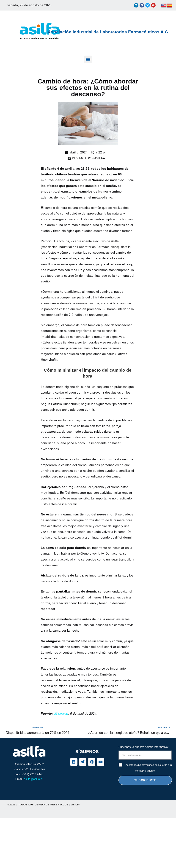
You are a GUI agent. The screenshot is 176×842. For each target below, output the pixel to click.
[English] (164, 5)
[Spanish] (169, 5)
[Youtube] (153, 5)
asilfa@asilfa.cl (33, 779)
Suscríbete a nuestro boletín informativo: (143, 747)
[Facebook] (142, 5)
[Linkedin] (136, 5)
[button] (88, 59)
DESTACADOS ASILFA (88, 158)
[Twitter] (147, 5)
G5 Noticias (61, 713)
